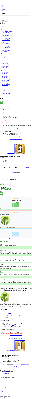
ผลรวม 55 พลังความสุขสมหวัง (5, 80)
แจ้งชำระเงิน (3, 391)
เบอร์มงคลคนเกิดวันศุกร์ (4, 67)
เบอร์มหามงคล (1, 102)
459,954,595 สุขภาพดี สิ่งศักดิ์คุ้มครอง (6, 43)
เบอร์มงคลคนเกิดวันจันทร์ (5, 63)
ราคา (0, 22)
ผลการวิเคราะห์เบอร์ (3, 187)
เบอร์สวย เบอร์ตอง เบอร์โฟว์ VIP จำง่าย (6, 51)
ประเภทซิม (1, 23)
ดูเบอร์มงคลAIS (3, 326)
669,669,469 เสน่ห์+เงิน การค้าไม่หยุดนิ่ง (6, 44)
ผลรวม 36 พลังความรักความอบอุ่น (6, 72)
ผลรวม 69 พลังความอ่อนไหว (5, 85)
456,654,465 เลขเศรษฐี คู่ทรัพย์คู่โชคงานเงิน (6, 34)
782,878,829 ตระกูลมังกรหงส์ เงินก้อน (6, 40)
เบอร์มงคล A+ (3, 373)
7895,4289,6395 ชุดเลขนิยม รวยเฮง (6, 36)
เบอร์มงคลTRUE (18, 326)
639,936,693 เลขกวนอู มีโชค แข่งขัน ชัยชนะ (7, 35)
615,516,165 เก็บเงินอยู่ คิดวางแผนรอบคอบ (6, 47)
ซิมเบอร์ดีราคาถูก (3, 125)
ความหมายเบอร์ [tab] (3, 110)
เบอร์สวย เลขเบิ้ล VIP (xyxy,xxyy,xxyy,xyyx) (6, 50)
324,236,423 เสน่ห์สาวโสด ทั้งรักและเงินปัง (6, 39)
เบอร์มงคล (3, 6)
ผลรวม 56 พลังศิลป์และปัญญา (5, 81)
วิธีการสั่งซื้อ (3, 390)
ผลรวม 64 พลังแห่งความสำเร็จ (5, 83)
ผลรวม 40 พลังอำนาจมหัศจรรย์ (5, 73)
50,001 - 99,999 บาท (4, 59)
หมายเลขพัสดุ (3, 9)
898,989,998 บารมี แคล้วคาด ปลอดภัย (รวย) (6, 42)
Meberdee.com (4, 396)
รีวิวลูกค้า (3, 10)
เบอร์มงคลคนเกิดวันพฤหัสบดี (5, 66)
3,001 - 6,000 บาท (4, 56)
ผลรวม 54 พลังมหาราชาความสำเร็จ (6, 79)
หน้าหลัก (3, 26)
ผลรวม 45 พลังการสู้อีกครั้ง (5, 76)
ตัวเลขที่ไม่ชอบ (2, 18)
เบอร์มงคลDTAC (10, 326)
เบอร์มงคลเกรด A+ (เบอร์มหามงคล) (6, 93)
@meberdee (9, 116)
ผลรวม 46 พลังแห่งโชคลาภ (5, 77)
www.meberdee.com (5, 371)
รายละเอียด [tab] (3, 109)
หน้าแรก (2, 5)
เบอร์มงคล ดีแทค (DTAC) (5, 89)
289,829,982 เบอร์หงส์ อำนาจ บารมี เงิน (6, 38)
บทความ (2, 8)
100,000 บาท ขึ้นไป (4, 60)
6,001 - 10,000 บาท (4, 57)
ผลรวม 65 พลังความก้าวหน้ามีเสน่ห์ (6, 84)
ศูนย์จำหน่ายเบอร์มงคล (3, 377)
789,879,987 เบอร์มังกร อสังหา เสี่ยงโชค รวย (7, 31)
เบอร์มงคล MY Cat (4, 90)
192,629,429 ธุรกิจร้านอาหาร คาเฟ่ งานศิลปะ (7, 46)
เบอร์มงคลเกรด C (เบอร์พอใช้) (5, 95)
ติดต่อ (2, 394)
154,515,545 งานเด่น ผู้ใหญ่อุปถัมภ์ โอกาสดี (6, 32)
